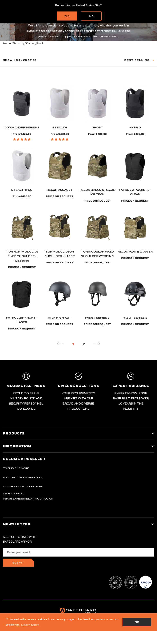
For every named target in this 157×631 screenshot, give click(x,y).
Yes (67, 16)
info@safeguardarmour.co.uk (28, 498)
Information (17, 446)
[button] (22, 139)
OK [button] (137, 622)
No (91, 16)
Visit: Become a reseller (23, 477)
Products (14, 433)
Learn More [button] (30, 625)
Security (18, 43)
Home (7, 43)
